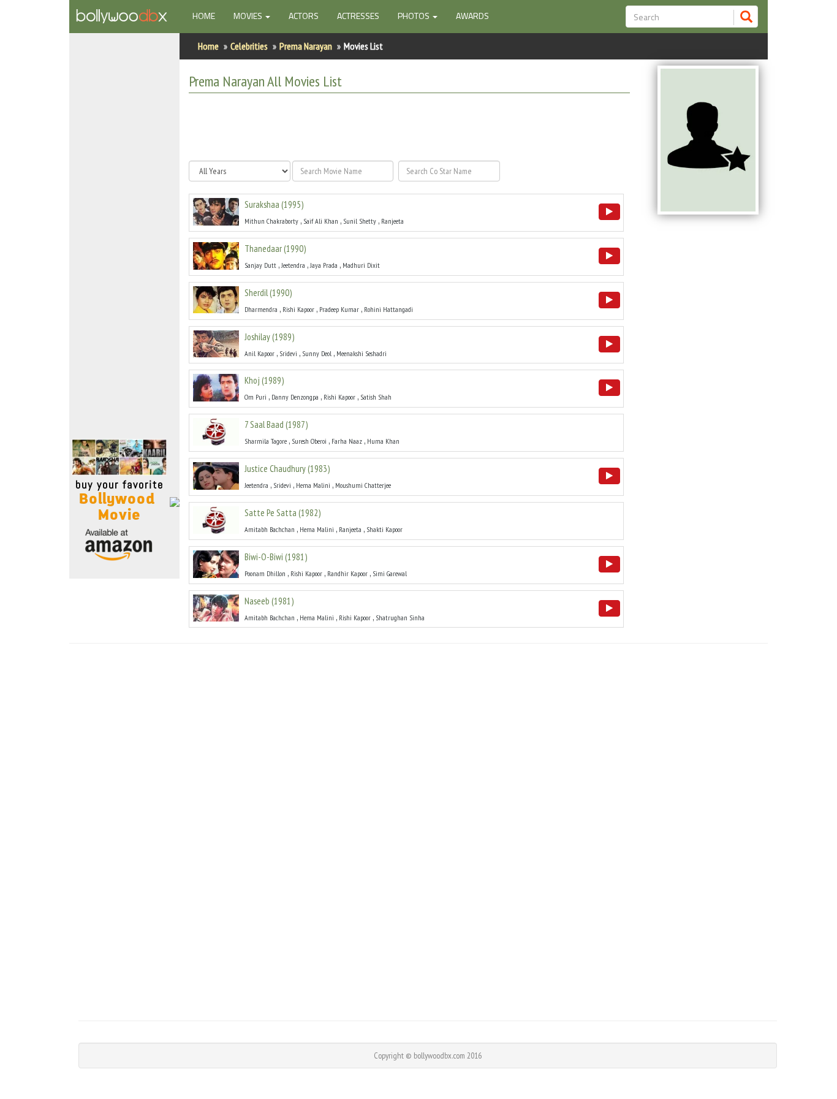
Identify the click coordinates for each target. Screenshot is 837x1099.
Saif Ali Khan (320, 221)
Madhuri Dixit (361, 265)
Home (208, 15)
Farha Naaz (346, 441)
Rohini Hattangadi (388, 309)
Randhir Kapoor (347, 573)
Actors (304, 15)
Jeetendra (293, 265)
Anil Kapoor (259, 353)
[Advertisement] (124, 241)
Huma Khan (383, 441)
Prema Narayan (305, 46)
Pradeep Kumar (339, 309)
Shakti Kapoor (384, 529)
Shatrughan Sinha (400, 617)
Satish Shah (376, 396)
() (273, 204)
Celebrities (249, 46)
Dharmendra (261, 309)
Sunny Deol (316, 353)
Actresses (358, 15)
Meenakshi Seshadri (361, 353)
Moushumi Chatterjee (363, 485)
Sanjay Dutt (260, 265)
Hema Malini (313, 485)
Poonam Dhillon (265, 573)
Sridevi (288, 353)
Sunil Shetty (359, 221)
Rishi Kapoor (298, 309)
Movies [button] (248, 15)
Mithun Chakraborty (271, 221)
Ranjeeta (392, 221)
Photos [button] (414, 15)
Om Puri (255, 396)
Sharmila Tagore (265, 441)
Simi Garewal (390, 573)
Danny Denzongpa (295, 396)
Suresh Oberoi (309, 441)
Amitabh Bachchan (269, 529)
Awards (472, 15)
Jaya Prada (324, 265)
